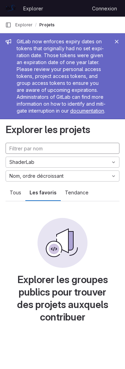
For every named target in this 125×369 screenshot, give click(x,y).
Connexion (104, 8)
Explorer (33, 8)
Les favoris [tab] (43, 192)
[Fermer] (116, 41)
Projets (47, 24)
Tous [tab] (15, 192)
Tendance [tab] (77, 192)
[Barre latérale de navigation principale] (8, 24)
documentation (87, 111)
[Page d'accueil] (11, 8)
